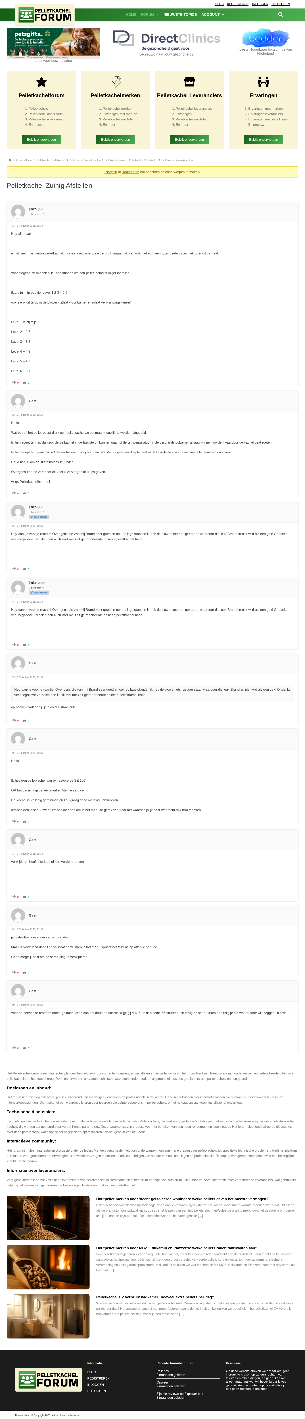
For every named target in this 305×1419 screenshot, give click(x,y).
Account (210, 15)
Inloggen (260, 4)
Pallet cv (163, 1371)
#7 (13, 853)
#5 (13, 677)
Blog (219, 4)
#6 (13, 753)
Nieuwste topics (180, 15)
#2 (13, 414)
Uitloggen (281, 4)
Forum (147, 15)
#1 (13, 225)
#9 (13, 1005)
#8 (13, 929)
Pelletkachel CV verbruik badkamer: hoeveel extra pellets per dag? (155, 1297)
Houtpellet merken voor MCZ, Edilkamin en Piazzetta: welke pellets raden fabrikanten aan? (176, 1248)
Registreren (238, 4)
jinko (33, 209)
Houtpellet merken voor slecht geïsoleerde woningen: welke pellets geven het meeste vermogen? (182, 1199)
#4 (13, 601)
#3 (13, 526)
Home (131, 15)
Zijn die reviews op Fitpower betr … (182, 1394)
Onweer (162, 1382)
